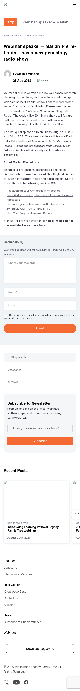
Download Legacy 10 (40, 648)
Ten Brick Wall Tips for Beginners (28, 208)
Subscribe (40, 440)
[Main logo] (11, 6)
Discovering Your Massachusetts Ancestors (35, 204)
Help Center (12, 584)
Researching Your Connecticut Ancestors (34, 190)
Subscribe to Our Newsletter (22, 622)
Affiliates (9, 605)
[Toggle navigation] (74, 5)
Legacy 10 (10, 567)
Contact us (11, 598)
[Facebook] (26, 682)
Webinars (10, 632)
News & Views (12, 35)
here (42, 225)
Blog (10, 22)
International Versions (18, 574)
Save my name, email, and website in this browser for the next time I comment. (42, 317)
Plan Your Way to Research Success (30, 213)
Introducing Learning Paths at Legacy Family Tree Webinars (33, 528)
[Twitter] (6, 682)
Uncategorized (35, 35)
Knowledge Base (15, 591)
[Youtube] (16, 682)
